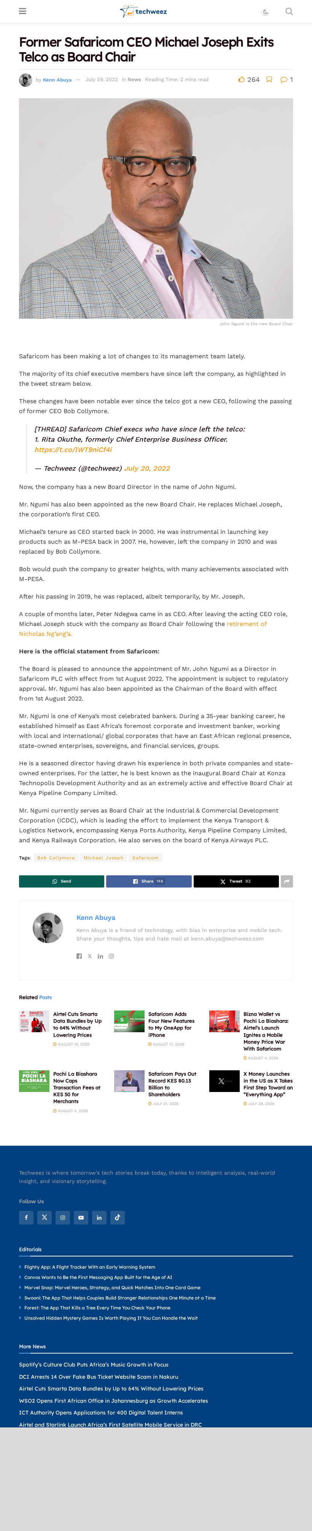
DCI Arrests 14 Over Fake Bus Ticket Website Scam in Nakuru (98, 1376)
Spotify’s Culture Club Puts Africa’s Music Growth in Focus (94, 1364)
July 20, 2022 (147, 468)
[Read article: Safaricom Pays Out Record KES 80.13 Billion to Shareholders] (129, 1081)
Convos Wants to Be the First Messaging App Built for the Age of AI (98, 1277)
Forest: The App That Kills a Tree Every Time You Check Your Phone (97, 1308)
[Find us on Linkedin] (99, 1217)
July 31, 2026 (165, 1104)
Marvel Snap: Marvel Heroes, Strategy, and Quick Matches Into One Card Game (112, 1287)
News (134, 79)
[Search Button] (289, 11)
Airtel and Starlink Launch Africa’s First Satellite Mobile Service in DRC (110, 1424)
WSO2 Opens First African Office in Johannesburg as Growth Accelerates (113, 1400)
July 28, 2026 (260, 1104)
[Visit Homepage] (143, 11)
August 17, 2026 (168, 1044)
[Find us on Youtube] (81, 1217)
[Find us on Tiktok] (117, 1217)
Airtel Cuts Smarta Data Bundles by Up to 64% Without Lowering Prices (111, 1388)
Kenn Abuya (57, 79)
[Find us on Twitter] (44, 1217)
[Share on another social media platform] (287, 881)
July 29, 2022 (102, 79)
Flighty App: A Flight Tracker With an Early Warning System (89, 1267)
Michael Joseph (104, 857)
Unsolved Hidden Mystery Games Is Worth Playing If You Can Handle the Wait (111, 1318)
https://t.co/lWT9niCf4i (72, 449)
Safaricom (145, 857)
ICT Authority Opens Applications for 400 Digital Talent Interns (101, 1412)
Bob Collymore (56, 857)
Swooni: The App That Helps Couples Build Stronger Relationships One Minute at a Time (120, 1298)
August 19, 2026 (73, 1044)
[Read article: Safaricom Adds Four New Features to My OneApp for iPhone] (129, 1021)
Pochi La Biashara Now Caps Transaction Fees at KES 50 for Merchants (76, 1088)
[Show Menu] (22, 11)
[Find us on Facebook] (26, 1217)
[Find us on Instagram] (63, 1217)
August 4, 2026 (262, 1058)
